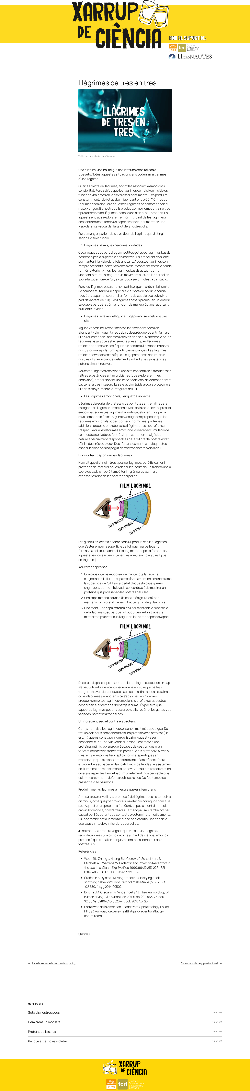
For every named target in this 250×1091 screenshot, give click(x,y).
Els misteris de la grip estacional (199, 963)
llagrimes (84, 933)
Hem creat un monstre (44, 1022)
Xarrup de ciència (96, 156)
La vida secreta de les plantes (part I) (54, 963)
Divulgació (110, 156)
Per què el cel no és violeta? (48, 1041)
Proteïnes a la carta (42, 1032)
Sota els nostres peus (44, 1012)
